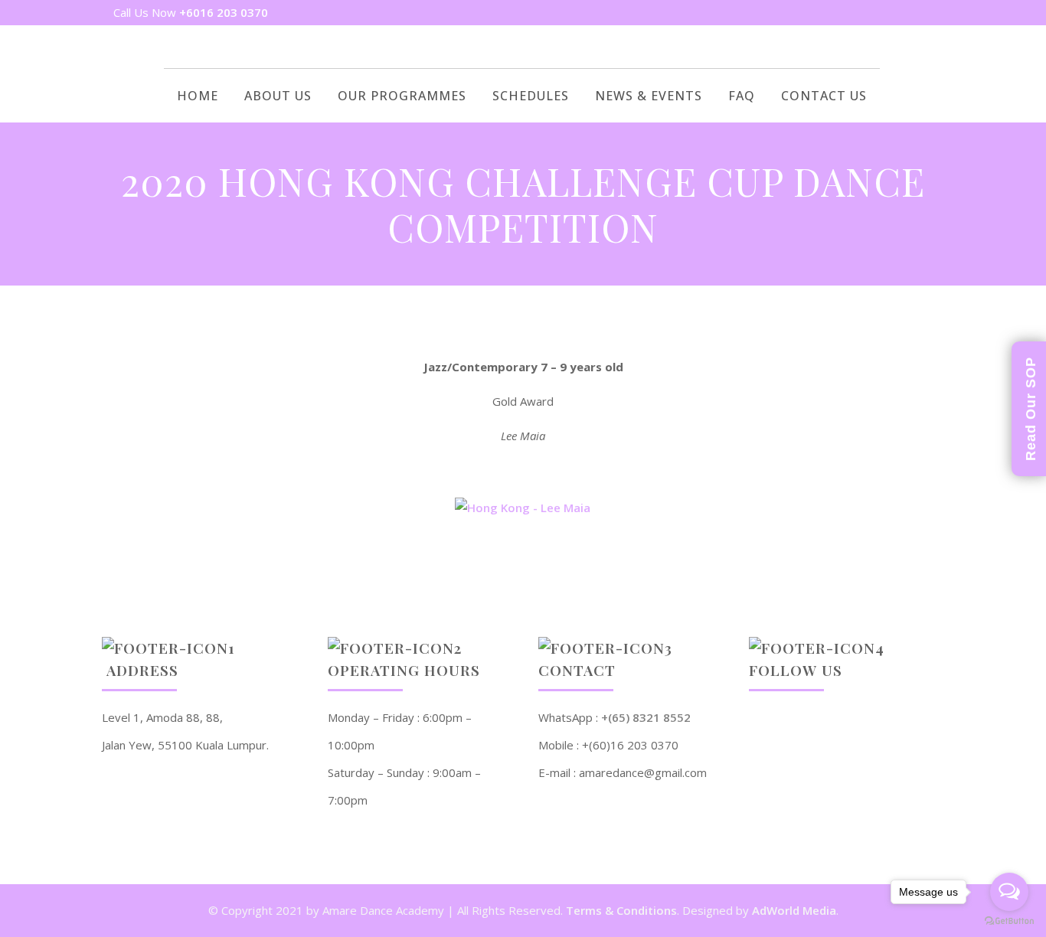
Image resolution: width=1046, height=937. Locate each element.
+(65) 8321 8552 (646, 717)
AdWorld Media (794, 910)
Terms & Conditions (621, 910)
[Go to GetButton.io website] (1009, 921)
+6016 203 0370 (223, 12)
